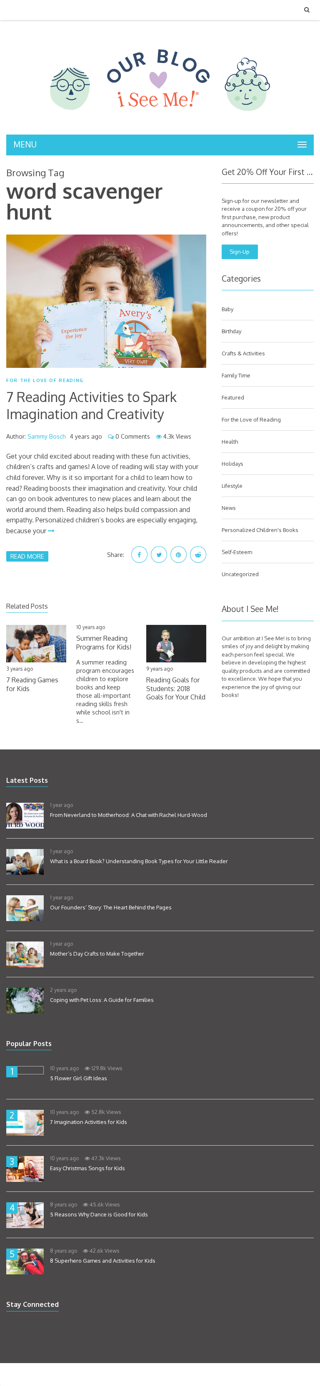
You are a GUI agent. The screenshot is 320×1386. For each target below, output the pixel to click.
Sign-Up (240, 251)
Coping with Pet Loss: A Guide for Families (102, 999)
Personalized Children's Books (260, 530)
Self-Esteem (237, 552)
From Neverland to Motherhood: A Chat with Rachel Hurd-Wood (128, 815)
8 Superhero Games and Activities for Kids (102, 1260)
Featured (233, 397)
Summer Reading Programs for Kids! (103, 642)
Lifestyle (232, 485)
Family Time (236, 375)
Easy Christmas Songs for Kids (87, 1168)
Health (230, 441)
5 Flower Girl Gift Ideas (78, 1078)
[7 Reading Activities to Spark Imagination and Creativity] (106, 301)
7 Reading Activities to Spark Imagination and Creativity (91, 405)
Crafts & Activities (243, 353)
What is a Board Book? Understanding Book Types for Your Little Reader (139, 861)
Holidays (232, 463)
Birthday (231, 331)
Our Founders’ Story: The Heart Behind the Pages (111, 907)
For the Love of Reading (45, 380)
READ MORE (27, 556)
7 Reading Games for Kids (32, 684)
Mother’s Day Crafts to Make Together (97, 953)
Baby (227, 309)
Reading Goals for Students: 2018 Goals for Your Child (175, 689)
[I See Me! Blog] (160, 123)
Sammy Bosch (47, 436)
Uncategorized (240, 574)
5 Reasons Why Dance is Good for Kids (99, 1214)
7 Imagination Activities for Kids (88, 1122)
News (229, 507)
